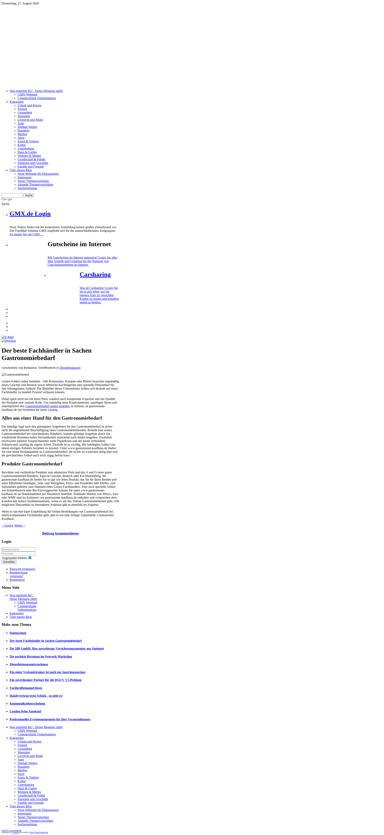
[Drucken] (9, 340)
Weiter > (19, 525)
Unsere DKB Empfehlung (99, 26)
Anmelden (9, 561)
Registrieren (17, 579)
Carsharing (95, 274)
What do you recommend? (12, 830)
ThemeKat (16, 832)
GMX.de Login (30, 213)
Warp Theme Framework (39, 832)
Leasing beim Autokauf (25, 711)
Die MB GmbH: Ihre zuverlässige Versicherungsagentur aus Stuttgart (57, 648)
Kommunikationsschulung (27, 703)
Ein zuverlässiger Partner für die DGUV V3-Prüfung (46, 680)
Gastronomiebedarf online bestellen (47, 406)
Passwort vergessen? (23, 569)
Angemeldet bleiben (14, 558)
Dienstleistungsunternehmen (29, 664)
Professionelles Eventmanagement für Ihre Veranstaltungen (50, 719)
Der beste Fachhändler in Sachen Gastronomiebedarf (46, 640)
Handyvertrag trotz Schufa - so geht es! (36, 695)
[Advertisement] (100, 58)
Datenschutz (18, 633)
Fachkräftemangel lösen (26, 688)
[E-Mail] (8, 337)
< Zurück (7, 525)
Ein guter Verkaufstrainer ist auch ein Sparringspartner (48, 672)
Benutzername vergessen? (19, 574)
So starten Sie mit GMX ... (26, 234)
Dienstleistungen (70, 367)
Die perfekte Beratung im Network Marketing (41, 656)
